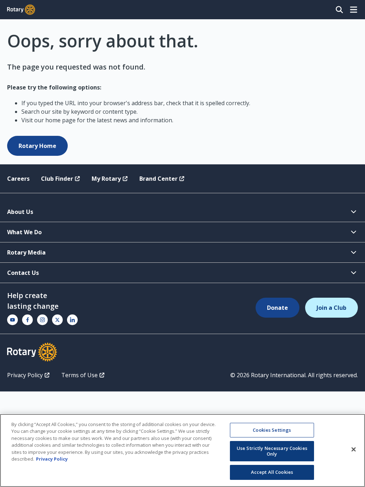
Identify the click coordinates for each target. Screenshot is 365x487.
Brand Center (158, 179)
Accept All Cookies (272, 472)
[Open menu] (353, 9)
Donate (277, 308)
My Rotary (106, 179)
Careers (18, 179)
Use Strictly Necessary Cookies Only (272, 451)
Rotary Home (37, 146)
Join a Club (331, 308)
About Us (20, 212)
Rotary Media (26, 252)
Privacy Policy (25, 375)
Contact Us (23, 273)
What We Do (24, 232)
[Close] (353, 449)
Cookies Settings (272, 430)
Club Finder (57, 179)
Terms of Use (79, 375)
